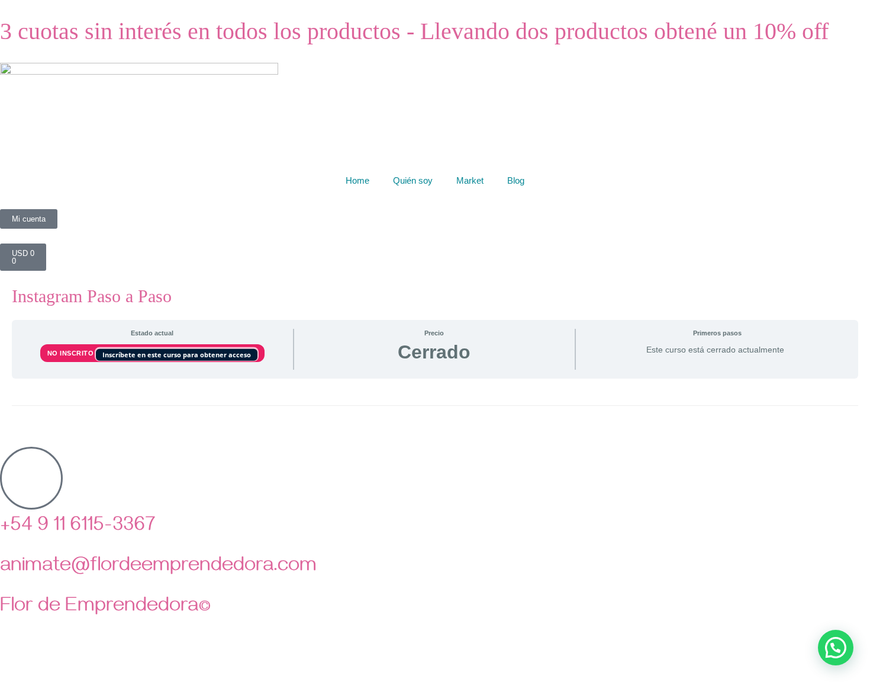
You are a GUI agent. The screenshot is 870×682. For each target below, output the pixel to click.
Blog (515, 180)
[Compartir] (64, 660)
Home (357, 180)
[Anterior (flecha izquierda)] (12, 676)
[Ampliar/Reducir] (12, 660)
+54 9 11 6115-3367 (78, 527)
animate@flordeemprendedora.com (158, 567)
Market (470, 180)
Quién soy (413, 180)
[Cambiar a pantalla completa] (38, 660)
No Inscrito (71, 353)
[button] (835, 647)
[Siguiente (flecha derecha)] (38, 676)
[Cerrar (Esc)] (90, 660)
